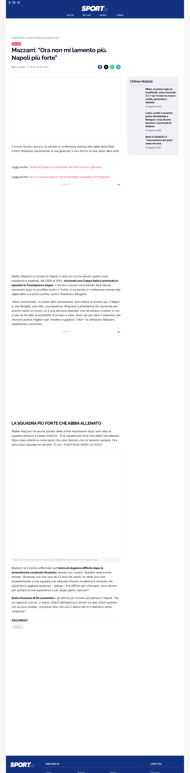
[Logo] (95, 8)
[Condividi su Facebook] (100, 67)
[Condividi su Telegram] (118, 67)
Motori (87, 15)
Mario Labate (18, 67)
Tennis (120, 15)
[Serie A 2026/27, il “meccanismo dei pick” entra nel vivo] (136, 142)
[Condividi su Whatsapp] (112, 67)
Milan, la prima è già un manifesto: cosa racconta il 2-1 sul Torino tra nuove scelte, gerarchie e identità (160, 96)
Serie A (18, 627)
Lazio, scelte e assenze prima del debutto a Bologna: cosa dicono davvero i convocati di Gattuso (159, 120)
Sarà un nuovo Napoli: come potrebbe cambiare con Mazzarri (69, 177)
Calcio (70, 15)
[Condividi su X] (106, 67)
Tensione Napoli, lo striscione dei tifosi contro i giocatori (65, 167)
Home (14, 38)
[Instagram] (14, 2)
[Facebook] (10, 2)
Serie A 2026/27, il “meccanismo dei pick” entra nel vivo (159, 140)
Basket (103, 15)
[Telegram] (19, 2)
